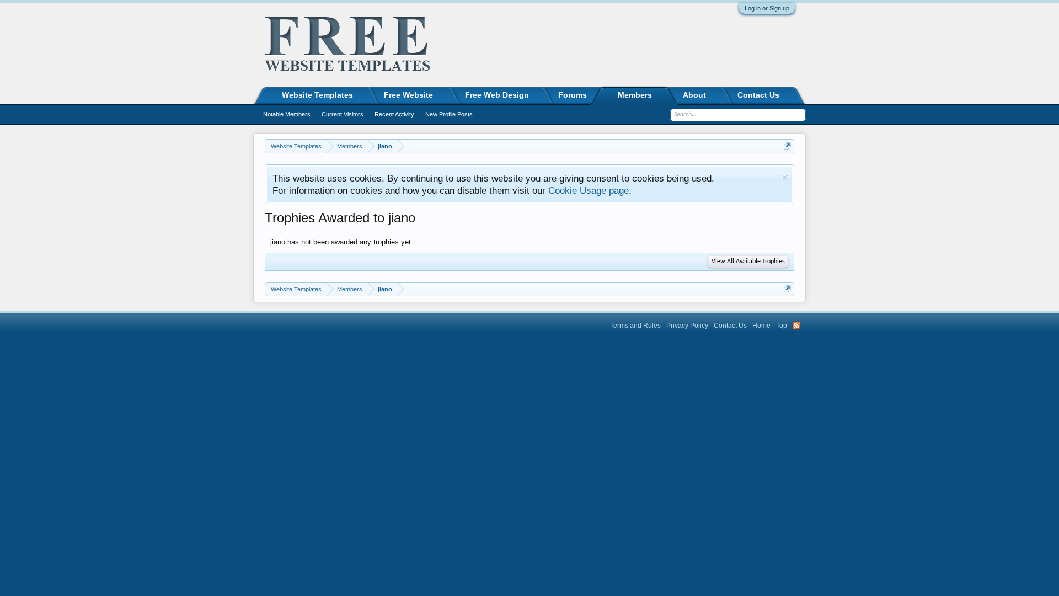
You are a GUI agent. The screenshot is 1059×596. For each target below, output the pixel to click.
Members (635, 95)
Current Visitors (342, 114)
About (694, 95)
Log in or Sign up (767, 8)
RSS (796, 325)
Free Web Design (497, 95)
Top (781, 325)
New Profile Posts (449, 114)
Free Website (408, 95)
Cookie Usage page (588, 190)
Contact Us (758, 95)
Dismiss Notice (785, 177)
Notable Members (287, 114)
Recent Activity (394, 114)
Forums (572, 95)
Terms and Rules (635, 325)
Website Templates (317, 95)
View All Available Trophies (748, 261)
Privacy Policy (687, 325)
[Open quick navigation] (787, 146)
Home (761, 325)
